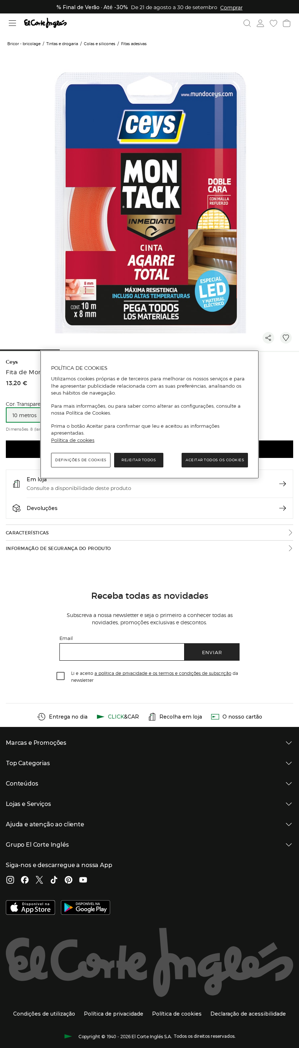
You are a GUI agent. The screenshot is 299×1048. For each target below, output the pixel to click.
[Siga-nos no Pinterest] (68, 880)
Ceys (12, 362)
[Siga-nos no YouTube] (83, 880)
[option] (24, 415)
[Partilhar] (268, 338)
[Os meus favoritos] (273, 23)
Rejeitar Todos (138, 460)
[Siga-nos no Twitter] (39, 880)
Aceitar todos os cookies (215, 460)
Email (66, 637)
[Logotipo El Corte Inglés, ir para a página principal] (45, 23)
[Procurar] (247, 23)
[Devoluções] (282, 508)
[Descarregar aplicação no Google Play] (85, 908)
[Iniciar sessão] (260, 23)
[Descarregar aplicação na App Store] (30, 908)
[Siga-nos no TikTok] (54, 880)
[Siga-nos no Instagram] (10, 880)
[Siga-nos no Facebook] (24, 880)
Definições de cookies (80, 460)
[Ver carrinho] (286, 23)
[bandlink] (231, 7)
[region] (149, 414)
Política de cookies (72, 440)
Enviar (212, 652)
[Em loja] (282, 483)
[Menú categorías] (12, 23)
